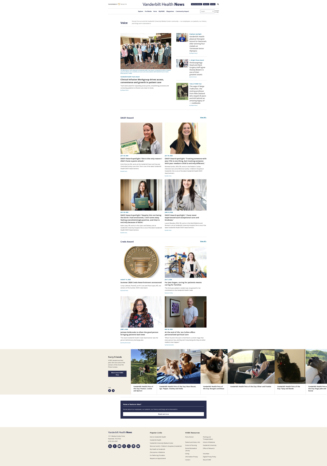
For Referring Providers (157, 455)
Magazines (170, 11)
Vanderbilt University (209, 445)
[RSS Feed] (110, 446)
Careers (187, 460)
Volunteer (206, 454)
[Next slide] (113, 390)
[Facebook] (115, 446)
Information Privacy (191, 457)
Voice (155, 11)
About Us (206, 4)
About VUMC (207, 460)
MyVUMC (162, 11)
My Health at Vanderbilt (157, 449)
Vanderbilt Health (155, 440)
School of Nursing (191, 445)
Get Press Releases (196, 4)
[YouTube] (119, 446)
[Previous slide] (109, 390)
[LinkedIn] (133, 446)
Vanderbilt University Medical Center (161, 443)
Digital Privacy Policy (209, 457)
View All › (203, 117)
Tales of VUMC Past (195, 84)
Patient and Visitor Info (192, 442)
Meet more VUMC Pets (117, 374)
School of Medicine (209, 442)
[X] (129, 446)
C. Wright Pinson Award (196, 60)
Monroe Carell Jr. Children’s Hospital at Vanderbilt (166, 446)
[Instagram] (124, 446)
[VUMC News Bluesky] (138, 446)
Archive (213, 4)
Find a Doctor (189, 437)
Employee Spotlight (195, 34)
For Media (148, 11)
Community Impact (182, 11)
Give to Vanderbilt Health (158, 437)
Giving (187, 454)
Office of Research (209, 448)
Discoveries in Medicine (157, 452)
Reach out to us (163, 414)
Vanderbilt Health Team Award (129, 77)
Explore (140, 11)
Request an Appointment (158, 458)
